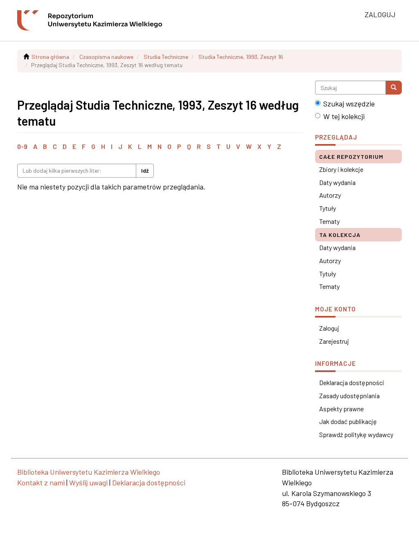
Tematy (329, 221)
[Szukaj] (393, 88)
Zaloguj (329, 328)
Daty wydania (337, 182)
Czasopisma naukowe (106, 56)
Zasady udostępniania (349, 395)
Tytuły (327, 208)
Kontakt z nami (41, 482)
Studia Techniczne (166, 56)
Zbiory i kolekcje (341, 169)
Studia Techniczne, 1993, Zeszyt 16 (240, 56)
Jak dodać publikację (348, 421)
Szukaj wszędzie (349, 103)
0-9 (22, 146)
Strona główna (50, 56)
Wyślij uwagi (88, 482)
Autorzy (330, 195)
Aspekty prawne (341, 408)
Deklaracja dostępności (351, 382)
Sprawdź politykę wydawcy (356, 434)
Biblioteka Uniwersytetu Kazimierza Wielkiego (88, 471)
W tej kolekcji (344, 116)
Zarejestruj (334, 341)
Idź (145, 170)
